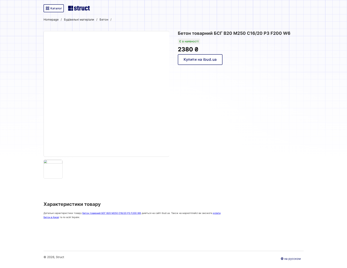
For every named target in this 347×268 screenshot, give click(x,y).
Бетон (104, 19)
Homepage (51, 19)
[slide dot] (53, 169)
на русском (292, 258)
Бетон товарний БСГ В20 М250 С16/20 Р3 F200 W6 (111, 213)
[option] (106, 94)
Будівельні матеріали (79, 19)
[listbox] (106, 94)
